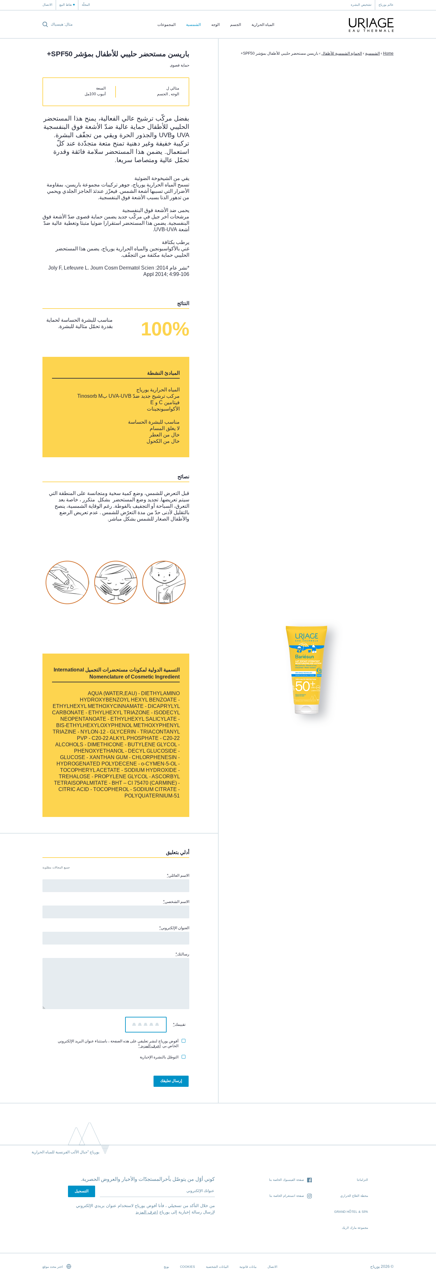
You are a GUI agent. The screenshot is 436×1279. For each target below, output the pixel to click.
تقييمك (179, 1024)
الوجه (215, 24)
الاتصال (47, 4)
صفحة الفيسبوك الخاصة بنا (286, 1179)
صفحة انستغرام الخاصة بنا (286, 1195)
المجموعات (166, 24)
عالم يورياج (386, 4)
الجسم (235, 24)
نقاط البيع (65, 4)
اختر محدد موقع (53, 1266)
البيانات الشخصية (217, 1266)
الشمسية (193, 24)
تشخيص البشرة (361, 4)
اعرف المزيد (150, 1046)
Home (388, 53)
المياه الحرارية (263, 24)
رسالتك (182, 954)
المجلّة (86, 4)
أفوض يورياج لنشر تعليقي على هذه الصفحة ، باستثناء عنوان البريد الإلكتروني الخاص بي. (118, 1043)
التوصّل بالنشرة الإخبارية (159, 1057)
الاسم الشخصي (176, 901)
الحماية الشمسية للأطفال (341, 53)
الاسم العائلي (178, 875)
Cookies (187, 1266)
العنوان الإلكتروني (174, 928)
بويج (166, 1266)
